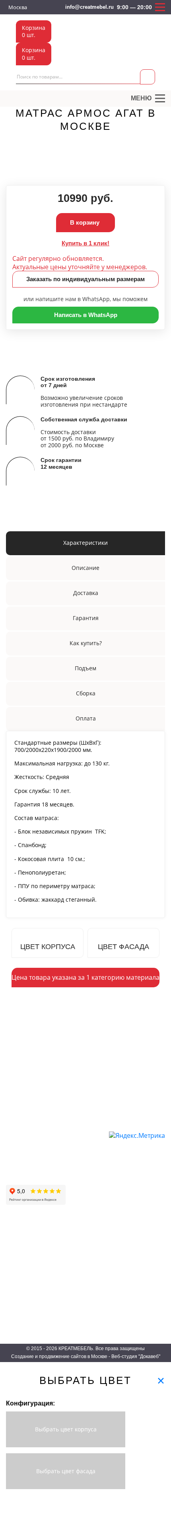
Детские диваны (85, 1160)
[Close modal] (161, 1380)
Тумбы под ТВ (87, 1320)
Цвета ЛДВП (130, 1262)
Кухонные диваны (87, 1183)
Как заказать (21, 1124)
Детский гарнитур (91, 1262)
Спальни (80, 1285)
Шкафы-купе (21, 1239)
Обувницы (82, 1251)
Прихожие (82, 1239)
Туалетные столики (29, 1320)
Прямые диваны (85, 1137)
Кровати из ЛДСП (91, 1297)
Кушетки (76, 1171)
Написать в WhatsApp (85, 314)
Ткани (122, 1239)
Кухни (77, 1274)
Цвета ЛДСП (130, 1251)
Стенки (14, 1297)
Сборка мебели (24, 1181)
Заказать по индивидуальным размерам (85, 279)
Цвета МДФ (129, 1274)
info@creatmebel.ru (89, 7)
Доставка (17, 1135)
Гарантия (16, 1158)
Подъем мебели (25, 1169)
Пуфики (75, 1206)
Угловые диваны (85, 1148)
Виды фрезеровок (137, 1308)
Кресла (75, 1194)
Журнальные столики (32, 1308)
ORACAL (125, 1285)
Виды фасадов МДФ (140, 1320)
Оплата (15, 1147)
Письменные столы (29, 1285)
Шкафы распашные (29, 1251)
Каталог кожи (131, 1297)
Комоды (79, 1308)
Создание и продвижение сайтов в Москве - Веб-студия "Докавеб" (85, 1356)
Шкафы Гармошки (27, 1262)
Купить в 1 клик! (85, 243)
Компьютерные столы (32, 1274)
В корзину (85, 222)
